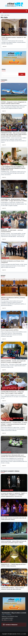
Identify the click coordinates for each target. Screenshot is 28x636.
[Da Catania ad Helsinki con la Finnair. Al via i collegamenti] (14, 251)
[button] (2, 10)
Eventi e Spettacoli (10, 538)
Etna (11, 129)
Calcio (22, 387)
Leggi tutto (4, 47)
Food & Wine (11, 388)
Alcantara (3, 129)
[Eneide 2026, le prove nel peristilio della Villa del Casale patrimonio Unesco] (14, 507)
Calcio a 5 (3, 388)
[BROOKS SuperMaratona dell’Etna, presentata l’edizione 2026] (14, 287)
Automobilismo (13, 387)
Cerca (3, 69)
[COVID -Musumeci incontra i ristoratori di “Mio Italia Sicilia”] (14, 27)
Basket (19, 387)
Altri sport (8, 387)
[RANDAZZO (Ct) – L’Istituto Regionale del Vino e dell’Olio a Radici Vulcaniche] (14, 554)
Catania (4, 34)
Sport (3, 294)
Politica (7, 34)
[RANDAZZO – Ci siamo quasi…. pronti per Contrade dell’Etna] (14, 220)
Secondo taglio (9, 357)
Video (19, 388)
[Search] (26, 10)
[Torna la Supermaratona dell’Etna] (14, 320)
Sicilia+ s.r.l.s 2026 (21, 634)
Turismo (14, 129)
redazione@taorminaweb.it (7, 618)
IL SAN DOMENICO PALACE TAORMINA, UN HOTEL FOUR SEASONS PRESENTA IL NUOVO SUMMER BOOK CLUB (13, 168)
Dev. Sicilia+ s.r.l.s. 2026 (7, 620)
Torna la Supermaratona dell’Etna (9, 330)
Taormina (3, 163)
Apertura (8, 129)
